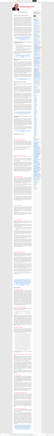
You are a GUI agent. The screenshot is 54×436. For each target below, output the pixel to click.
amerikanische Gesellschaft (36, 145)
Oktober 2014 (35, 124)
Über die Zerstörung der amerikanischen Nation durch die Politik (36, 35)
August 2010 (35, 135)
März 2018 (35, 118)
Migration (28, 281)
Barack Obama (37, 148)
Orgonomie (21, 429)
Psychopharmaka (17, 38)
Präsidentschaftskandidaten (22, 282)
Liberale (39, 159)
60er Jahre (18, 279)
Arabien (22, 279)
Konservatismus (35, 158)
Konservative (36, 159)
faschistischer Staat (28, 37)
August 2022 (35, 101)
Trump (38, 175)
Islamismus (38, 155)
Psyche (25, 282)
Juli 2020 (35, 107)
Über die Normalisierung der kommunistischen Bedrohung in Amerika (36, 20)
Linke (35, 160)
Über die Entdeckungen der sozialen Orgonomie (36, 55)
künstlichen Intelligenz (16, 112)
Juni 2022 (35, 102)
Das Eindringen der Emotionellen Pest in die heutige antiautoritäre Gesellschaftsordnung (37, 32)
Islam (36, 155)
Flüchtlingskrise (27, 280)
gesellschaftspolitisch (19, 130)
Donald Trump (17, 280)
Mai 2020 (35, 108)
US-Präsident (20, 284)
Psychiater (19, 55)
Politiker (35, 165)
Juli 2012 (35, 128)
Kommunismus (36, 156)
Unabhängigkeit (26, 283)
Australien (22, 425)
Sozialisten (39, 173)
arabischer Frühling (29, 279)
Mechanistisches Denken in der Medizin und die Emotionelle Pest (37, 90)
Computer (22, 111)
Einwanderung (29, 425)
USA (23, 284)
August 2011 (35, 132)
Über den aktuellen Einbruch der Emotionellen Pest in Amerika (37, 26)
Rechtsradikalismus (21, 428)
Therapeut (26, 38)
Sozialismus (20, 283)
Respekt (20, 38)
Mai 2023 (35, 97)
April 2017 (35, 120)
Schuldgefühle (35, 171)
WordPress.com (35, 189)
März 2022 (35, 103)
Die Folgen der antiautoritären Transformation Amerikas (37, 68)
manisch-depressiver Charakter (17, 281)
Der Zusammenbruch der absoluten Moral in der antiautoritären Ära (37, 36)
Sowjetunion (17, 283)
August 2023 (35, 96)
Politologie (27, 130)
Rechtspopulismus (16, 428)
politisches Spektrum (16, 282)
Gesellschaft (38, 153)
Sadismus (24, 428)
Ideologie (35, 155)
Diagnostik (24, 425)
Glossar (35, 88)
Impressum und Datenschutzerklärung (36, 87)
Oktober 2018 (35, 115)
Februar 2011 (35, 134)
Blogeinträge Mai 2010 (17, 287)
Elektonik (25, 111)
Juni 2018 (35, 117)
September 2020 (35, 106)
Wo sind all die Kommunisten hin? (37, 91)
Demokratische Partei (37, 151)
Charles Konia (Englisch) (36, 181)
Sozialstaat (23, 283)
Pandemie (37, 163)
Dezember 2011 (35, 131)
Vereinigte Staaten (29, 284)
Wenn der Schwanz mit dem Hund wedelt (20, 81)
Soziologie (23, 131)
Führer (22, 280)
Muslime (29, 426)
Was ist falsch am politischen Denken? (36, 33)
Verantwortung (25, 284)
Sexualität (38, 171)
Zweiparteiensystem (23, 39)
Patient (17, 55)
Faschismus (24, 37)
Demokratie (21, 37)
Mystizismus (35, 162)
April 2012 (35, 129)
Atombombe (15, 425)
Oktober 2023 (35, 95)
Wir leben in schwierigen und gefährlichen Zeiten (21, 15)
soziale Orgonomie (22, 285)
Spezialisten (22, 56)
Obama (35, 163)
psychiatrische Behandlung (26, 55)
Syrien (30, 428)
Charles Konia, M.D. (27, 6)
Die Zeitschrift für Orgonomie (36, 182)
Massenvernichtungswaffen (24, 281)
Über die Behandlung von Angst (37, 89)
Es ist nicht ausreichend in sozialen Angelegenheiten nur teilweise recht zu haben (37, 42)
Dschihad (27, 425)
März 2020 (35, 109)
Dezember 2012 (35, 126)
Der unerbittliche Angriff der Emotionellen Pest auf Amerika (37, 29)
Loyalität (39, 161)
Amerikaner (35, 144)
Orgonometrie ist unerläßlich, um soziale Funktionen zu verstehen (37, 37)
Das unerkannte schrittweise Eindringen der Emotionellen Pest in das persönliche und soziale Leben (37, 77)
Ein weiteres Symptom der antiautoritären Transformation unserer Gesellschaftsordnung (37, 30)
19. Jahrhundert (19, 111)
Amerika (20, 279)
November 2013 (35, 125)
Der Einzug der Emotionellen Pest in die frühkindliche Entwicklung (37, 65)
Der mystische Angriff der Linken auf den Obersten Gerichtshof (37, 83)
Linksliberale (37, 160)
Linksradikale (36, 161)
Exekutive (20, 280)
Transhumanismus (26, 113)
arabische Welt (25, 279)
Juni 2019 (35, 114)
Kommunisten (36, 157)
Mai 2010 (35, 136)
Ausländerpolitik (18, 425)
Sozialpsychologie (27, 428)
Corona (39, 149)
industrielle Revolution (28, 111)
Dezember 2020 (35, 104)
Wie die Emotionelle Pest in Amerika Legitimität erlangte (37, 28)
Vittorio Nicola (35, 183)
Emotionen (18, 78)
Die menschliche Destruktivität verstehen (36, 21)
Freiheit (30, 280)
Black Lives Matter (36, 149)
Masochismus (21, 426)
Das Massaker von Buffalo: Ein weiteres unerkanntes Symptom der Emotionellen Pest (37, 81)
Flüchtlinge (24, 280)
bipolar (15, 280)
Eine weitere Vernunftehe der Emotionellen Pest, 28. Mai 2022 (37, 79)
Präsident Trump (36, 168)
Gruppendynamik (24, 130)
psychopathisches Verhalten (23, 427)
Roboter (18, 113)
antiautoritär (36, 147)
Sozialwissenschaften (21, 113)
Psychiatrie (21, 55)
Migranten (24, 426)
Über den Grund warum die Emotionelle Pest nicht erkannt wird (37, 43)
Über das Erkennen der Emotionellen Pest (36, 24)
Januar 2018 (35, 119)
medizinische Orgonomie (21, 79)
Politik (38, 164)
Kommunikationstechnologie (22, 112)
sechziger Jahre (23, 38)
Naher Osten (37, 162)
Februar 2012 (35, 130)
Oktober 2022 (35, 100)
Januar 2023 (35, 98)
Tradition (29, 38)
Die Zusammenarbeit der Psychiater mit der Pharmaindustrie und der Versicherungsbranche (37, 92)
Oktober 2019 (35, 112)
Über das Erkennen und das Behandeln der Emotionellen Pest (37, 82)
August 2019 (35, 113)
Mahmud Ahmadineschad (17, 426)
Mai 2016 (35, 121)
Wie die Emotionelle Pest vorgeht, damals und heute (37, 53)
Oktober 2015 (35, 123)
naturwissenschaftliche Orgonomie (37, 139)
